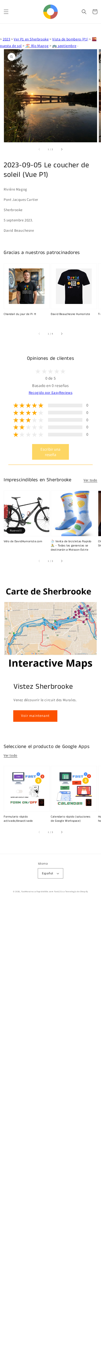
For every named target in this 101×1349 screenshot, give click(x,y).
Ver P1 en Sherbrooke (31, 39)
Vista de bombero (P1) (70, 39)
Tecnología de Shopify (76, 891)
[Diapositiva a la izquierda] (39, 149)
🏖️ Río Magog (37, 45)
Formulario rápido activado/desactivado (18, 819)
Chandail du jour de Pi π (20, 314)
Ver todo (90, 480)
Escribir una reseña (50, 451)
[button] (6, 11)
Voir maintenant (35, 715)
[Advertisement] (50, 1125)
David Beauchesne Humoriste (70, 314)
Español (47, 873)
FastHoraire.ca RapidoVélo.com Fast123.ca (43, 891)
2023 (6, 39)
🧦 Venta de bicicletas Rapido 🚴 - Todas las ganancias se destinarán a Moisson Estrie (71, 546)
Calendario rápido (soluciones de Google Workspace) (70, 819)
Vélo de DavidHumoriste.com (23, 541)
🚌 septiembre (64, 45)
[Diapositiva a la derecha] (61, 149)
